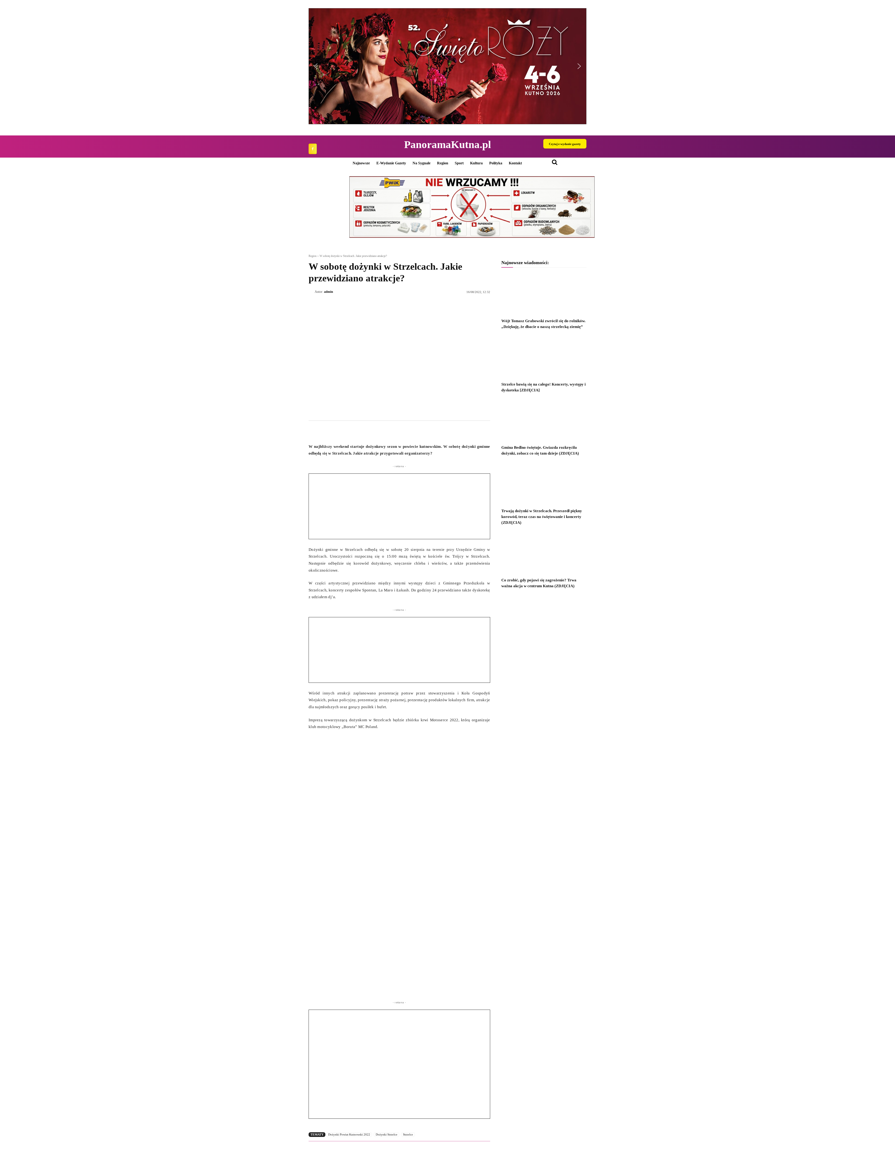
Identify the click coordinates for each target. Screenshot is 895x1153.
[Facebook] (313, 149)
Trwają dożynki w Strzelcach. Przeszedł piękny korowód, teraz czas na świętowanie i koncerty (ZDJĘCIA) (541, 517)
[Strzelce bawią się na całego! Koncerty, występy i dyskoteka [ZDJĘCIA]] (543, 357)
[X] (324, 431)
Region (313, 256)
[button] (447, 66)
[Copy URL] (356, 431)
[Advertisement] (399, 506)
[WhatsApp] (334, 431)
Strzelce (408, 1134)
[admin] (312, 292)
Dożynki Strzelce (386, 1134)
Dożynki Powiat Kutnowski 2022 (349, 1134)
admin (328, 291)
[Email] (345, 431)
